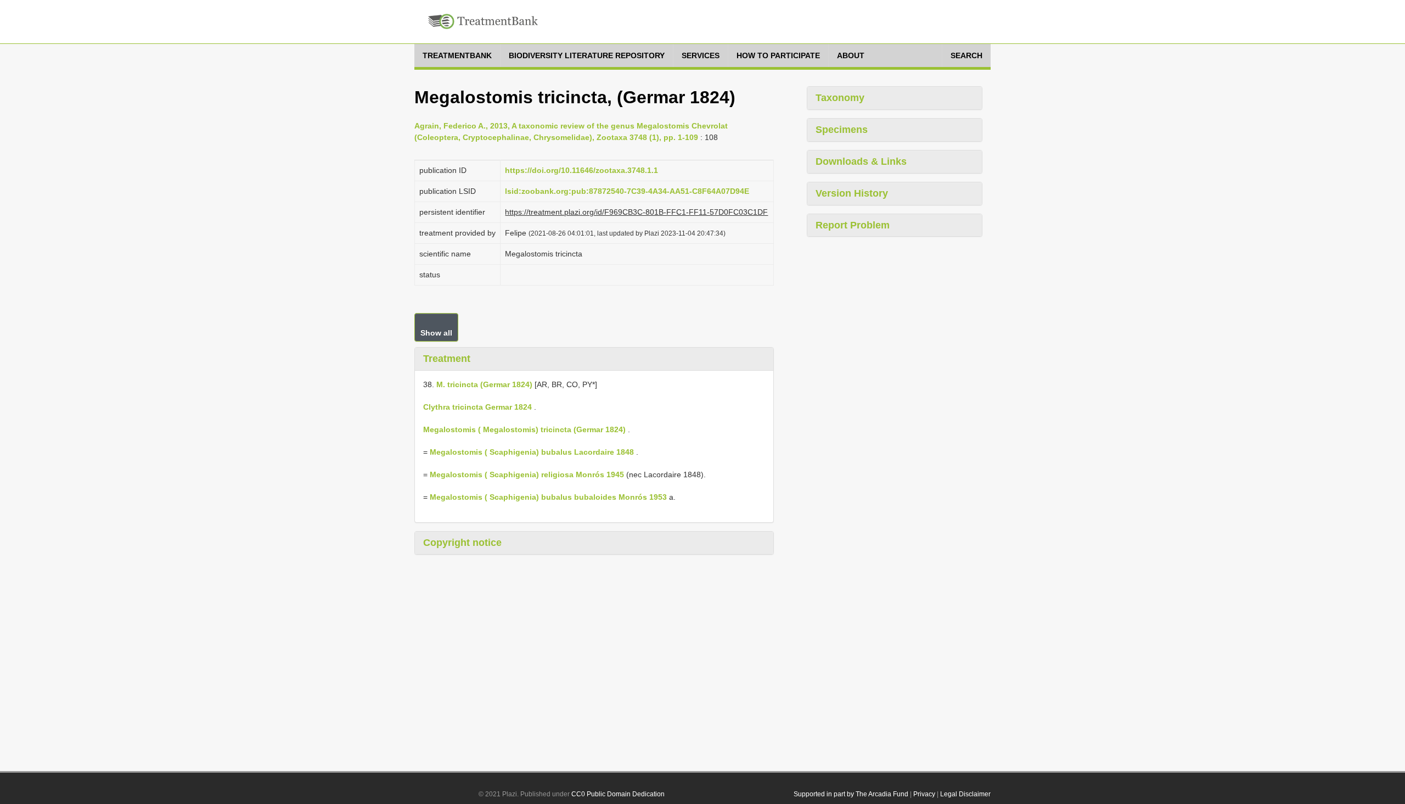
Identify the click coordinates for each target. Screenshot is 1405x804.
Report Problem (853, 225)
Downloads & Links (861, 161)
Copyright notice (462, 542)
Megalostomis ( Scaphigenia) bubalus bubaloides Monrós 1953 (548, 497)
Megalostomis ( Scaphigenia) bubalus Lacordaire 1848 (532, 452)
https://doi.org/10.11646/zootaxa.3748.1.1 (581, 170)
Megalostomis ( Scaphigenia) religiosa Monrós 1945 (527, 474)
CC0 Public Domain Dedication (618, 794)
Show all (436, 332)
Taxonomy (840, 97)
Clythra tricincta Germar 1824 (477, 407)
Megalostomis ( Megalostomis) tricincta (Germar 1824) (524, 429)
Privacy (924, 794)
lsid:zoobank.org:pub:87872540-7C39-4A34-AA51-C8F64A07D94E (627, 191)
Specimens (842, 129)
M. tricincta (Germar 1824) (484, 384)
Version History (852, 193)
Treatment (446, 358)
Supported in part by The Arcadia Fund (851, 794)
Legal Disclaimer (965, 794)
